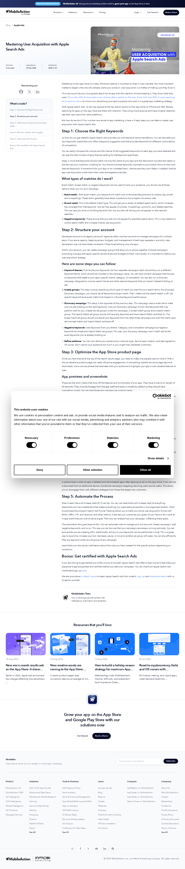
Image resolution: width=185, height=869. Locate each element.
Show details (156, 458)
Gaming (33, 801)
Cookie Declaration (170, 824)
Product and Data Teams (40, 793)
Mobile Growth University (109, 815)
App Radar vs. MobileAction (140, 797)
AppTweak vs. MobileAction (140, 793)
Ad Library (103, 828)
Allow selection (92, 469)
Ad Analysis (67, 824)
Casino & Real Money (39, 806)
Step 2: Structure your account (23, 116)
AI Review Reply (69, 815)
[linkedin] (105, 849)
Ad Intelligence (13, 797)
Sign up (140, 576)
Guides (101, 801)
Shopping (33, 815)
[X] (29, 92)
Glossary (102, 810)
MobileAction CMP (14, 793)
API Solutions (12, 810)
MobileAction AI (13, 788)
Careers (164, 797)
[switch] (72, 445)
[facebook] (80, 849)
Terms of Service (168, 828)
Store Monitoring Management (76, 797)
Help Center (103, 819)
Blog (100, 793)
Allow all (145, 469)
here (83, 570)
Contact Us (166, 806)
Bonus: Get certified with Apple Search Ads (27, 147)
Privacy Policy (167, 815)
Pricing (102, 12)
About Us (165, 788)
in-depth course (89, 576)
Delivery (32, 810)
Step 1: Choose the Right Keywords (26, 109)
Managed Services (14, 815)
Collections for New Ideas (74, 828)
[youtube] (97, 849)
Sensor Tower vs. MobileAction (141, 801)
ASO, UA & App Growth (40, 788)
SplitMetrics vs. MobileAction (140, 788)
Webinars (102, 806)
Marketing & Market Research (42, 797)
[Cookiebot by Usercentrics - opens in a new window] (155, 396)
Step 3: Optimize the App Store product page (28, 124)
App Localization (70, 806)
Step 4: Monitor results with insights (26, 132)
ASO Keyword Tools (71, 788)
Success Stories (105, 788)
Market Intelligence (14, 806)
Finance (32, 819)
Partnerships (166, 801)
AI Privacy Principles (170, 819)
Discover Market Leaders (73, 819)
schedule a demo (158, 576)
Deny (39, 469)
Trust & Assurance (169, 810)
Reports (101, 797)
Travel (32, 828)
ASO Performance (70, 810)
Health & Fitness (36, 824)
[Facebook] (21, 92)
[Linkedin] (38, 92)
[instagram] (72, 849)
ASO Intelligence (13, 801)
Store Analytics (69, 793)
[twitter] (88, 849)
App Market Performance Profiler (77, 801)
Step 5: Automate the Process (23, 139)
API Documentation (107, 824)
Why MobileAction (169, 793)
